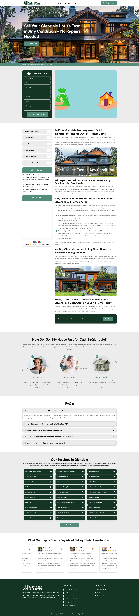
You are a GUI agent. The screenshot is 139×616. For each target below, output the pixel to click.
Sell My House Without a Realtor (66, 471)
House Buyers (61, 518)
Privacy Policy (69, 602)
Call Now (108, 319)
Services (67, 3)
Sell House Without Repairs (96, 487)
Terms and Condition (71, 605)
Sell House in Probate (63, 492)
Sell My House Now (30, 513)
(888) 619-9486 (108, 3)
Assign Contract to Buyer (72, 590)
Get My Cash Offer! (37, 114)
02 (65, 357)
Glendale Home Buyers (69, 614)
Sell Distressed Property (64, 482)
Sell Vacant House (94, 497)
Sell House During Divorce (64, 487)
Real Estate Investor (63, 513)
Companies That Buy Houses (97, 513)
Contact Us (77, 3)
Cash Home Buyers (30, 482)
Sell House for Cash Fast (72, 599)
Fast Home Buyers (94, 476)
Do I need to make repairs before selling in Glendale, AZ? (46, 424)
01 (32, 357)
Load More (69, 525)
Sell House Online (94, 518)
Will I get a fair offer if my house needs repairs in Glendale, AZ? (48, 437)
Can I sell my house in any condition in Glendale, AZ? (44, 411)
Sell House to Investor (71, 593)
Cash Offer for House (63, 507)
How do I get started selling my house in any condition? (45, 443)
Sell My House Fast (30, 476)
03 (97, 357)
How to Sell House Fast (95, 502)
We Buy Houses (29, 487)
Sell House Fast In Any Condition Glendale (40, 64)
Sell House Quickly (94, 471)
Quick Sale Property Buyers (33, 471)
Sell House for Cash (30, 492)
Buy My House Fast (62, 476)
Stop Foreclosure (62, 497)
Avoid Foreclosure (30, 502)
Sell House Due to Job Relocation (98, 492)
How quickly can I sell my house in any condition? (43, 430)
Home (59, 3)
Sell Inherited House (31, 507)
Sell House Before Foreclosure (65, 502)
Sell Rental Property (94, 482)
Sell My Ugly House (94, 507)
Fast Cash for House (70, 596)
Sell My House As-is (30, 497)
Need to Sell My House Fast (33, 518)
